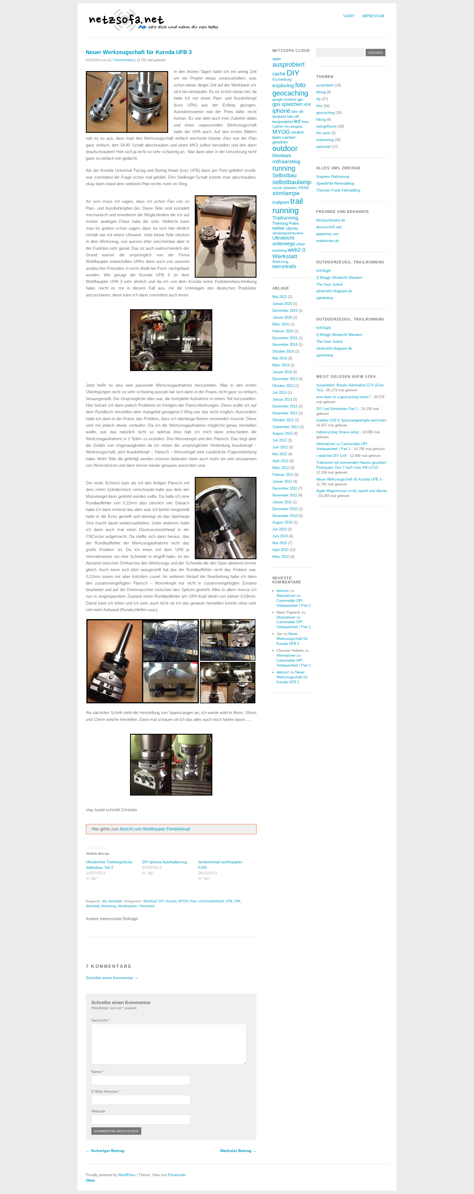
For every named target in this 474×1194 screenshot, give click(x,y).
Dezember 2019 (284, 310)
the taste (323, 133)
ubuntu (292, 228)
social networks (284, 188)
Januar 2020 (282, 304)
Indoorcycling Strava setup (337, 432)
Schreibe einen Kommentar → (112, 978)
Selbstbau (284, 175)
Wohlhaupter (127, 906)
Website (98, 1111)
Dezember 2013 (284, 379)
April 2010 (280, 550)
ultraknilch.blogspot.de (334, 291)
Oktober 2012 (283, 420)
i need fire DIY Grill (331, 456)
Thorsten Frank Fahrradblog (338, 190)
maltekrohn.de (327, 241)
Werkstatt (93, 906)
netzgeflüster (326, 126)
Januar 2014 (282, 372)
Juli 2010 (279, 529)
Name (97, 1071)
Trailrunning (285, 218)
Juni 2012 (280, 447)
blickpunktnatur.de (330, 220)
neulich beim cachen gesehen (288, 137)
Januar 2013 (282, 399)
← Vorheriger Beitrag (105, 1150)
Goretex (290, 99)
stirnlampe (286, 193)
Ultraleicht (283, 238)
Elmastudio (177, 1175)
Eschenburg (281, 79)
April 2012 (280, 461)
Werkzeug (108, 906)
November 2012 (284, 413)
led (297, 121)
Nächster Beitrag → (238, 1150)
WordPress (127, 1175)
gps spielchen (287, 104)
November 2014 (284, 344)
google (277, 99)
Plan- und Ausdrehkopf (207, 901)
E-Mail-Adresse (105, 1091)
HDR (307, 105)
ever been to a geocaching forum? (343, 397)
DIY (161, 901)
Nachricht (100, 1020)
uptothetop (324, 298)
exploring (283, 85)
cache (279, 74)
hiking (321, 119)
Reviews (281, 155)
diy (104, 901)
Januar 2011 (282, 502)
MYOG (183, 901)
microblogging (293, 126)
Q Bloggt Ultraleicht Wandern (339, 278)
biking (321, 92)
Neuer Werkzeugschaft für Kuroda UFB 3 (291, 639)
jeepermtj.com (327, 234)
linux (305, 122)
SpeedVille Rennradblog (335, 183)
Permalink (147, 906)
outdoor (285, 148)
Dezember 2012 (284, 406)
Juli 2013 (279, 392)
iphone (281, 110)
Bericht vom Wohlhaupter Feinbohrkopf (155, 829)
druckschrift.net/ (329, 227)
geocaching (290, 93)
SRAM (303, 188)
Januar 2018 (282, 317)
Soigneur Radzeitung (332, 177)
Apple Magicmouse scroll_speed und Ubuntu (351, 491)
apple (276, 59)
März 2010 (280, 557)
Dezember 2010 (284, 509)
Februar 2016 (282, 331)
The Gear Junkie (329, 284)
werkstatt (115, 901)
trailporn (280, 202)
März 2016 (280, 324)
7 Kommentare (123, 60)
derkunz (282, 591)
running (283, 168)
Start (349, 16)
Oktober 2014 (283, 351)
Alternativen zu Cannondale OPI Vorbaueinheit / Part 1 (293, 601)
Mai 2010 (279, 543)
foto (300, 85)
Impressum (373, 16)
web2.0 (296, 250)
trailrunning (325, 140)
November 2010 (284, 516)
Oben (90, 1180)
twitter (278, 228)
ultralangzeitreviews (288, 233)
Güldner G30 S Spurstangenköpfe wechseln (351, 420)
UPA (237, 901)
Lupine (277, 126)
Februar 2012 (282, 475)
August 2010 (282, 522)
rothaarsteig (286, 161)
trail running (287, 205)
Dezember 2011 (284, 488)
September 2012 (285, 427)
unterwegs (283, 243)
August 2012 (282, 433)
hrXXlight (323, 271)
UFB (228, 901)
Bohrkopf (150, 901)
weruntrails (284, 266)
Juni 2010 (280, 536)
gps (300, 99)
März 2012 (280, 468)
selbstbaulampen (294, 182)
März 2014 (280, 365)
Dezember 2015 (284, 338)
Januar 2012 (282, 481)
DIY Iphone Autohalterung (164, 862)
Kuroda (171, 901)
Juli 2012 (279, 440)
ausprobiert (288, 64)
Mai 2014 (279, 358)
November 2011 (284, 495)
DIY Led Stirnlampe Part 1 (337, 409)
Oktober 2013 (283, 386)
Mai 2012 (279, 454)
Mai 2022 (279, 297)
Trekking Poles (285, 223)
